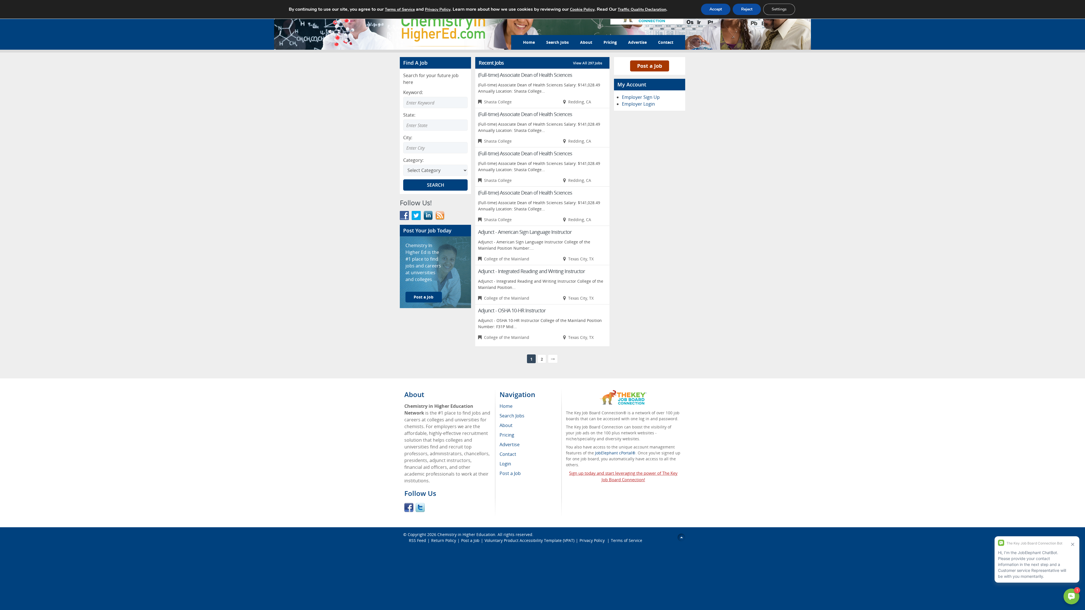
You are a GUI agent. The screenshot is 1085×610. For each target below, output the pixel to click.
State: (409, 115)
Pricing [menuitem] (507, 435)
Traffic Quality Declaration (642, 9)
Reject (746, 9)
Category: (413, 160)
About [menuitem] (506, 425)
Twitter (420, 507)
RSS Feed (417, 540)
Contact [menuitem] (508, 454)
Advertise (637, 42)
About (586, 42)
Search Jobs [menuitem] (512, 416)
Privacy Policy (593, 540)
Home (529, 42)
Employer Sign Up (641, 97)
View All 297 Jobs (587, 63)
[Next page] (553, 358)
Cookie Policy (582, 9)
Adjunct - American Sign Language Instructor (525, 231)
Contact (665, 42)
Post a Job (423, 297)
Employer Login (638, 104)
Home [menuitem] (506, 406)
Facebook (408, 507)
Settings (779, 9)
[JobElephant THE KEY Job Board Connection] (623, 392)
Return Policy (443, 540)
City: (407, 137)
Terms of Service (626, 540)
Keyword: (413, 92)
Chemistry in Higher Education (466, 534)
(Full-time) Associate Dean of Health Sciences (525, 74)
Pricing (610, 42)
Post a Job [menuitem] (510, 473)
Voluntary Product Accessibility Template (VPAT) (529, 540)
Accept (715, 9)
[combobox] (435, 125)
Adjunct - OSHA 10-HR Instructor (512, 310)
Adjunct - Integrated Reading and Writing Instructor (531, 271)
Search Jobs (557, 42)
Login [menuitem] (505, 464)
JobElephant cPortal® (615, 453)
